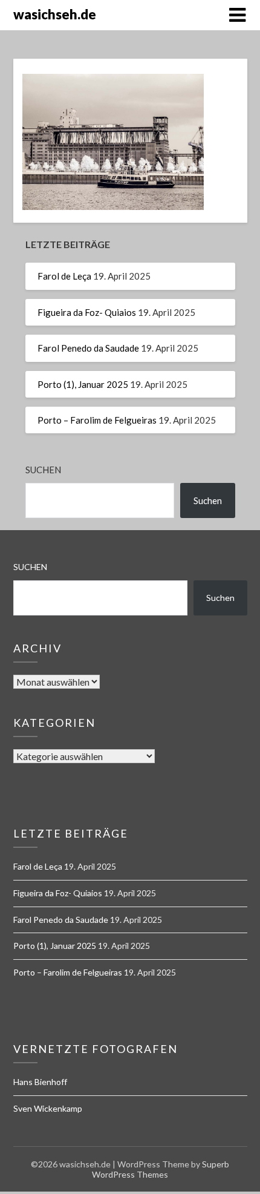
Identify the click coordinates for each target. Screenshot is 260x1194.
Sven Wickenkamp (47, 1108)
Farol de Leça (64, 276)
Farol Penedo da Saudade (88, 348)
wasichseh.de (54, 14)
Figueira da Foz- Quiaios (86, 312)
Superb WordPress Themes (160, 1169)
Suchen (43, 469)
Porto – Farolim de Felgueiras (97, 420)
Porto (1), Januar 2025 (82, 384)
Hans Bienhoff (40, 1082)
